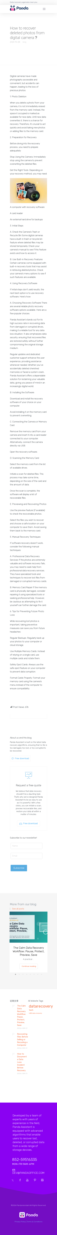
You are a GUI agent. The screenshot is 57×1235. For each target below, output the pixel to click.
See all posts (18, 909)
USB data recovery (35, 1013)
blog (24, 42)
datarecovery (41, 1006)
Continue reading (29, 966)
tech (31, 1010)
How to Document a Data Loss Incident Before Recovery (22, 1062)
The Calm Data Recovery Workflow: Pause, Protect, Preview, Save (28, 951)
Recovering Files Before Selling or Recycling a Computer (22, 1039)
